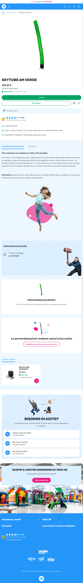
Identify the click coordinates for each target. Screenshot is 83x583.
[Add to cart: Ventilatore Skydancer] (36, 380)
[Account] (69, 6)
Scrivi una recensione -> (14, 539)
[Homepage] (4, 6)
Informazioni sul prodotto (13, 146)
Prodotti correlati (8, 359)
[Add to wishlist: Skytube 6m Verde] (79, 103)
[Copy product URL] (74, 103)
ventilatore (65, 175)
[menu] (9, 6)
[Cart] (79, 6)
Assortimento (11, 12)
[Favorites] (74, 6)
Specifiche (32, 146)
